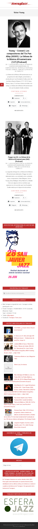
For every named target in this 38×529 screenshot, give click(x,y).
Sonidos (14, 69)
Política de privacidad (8, 524)
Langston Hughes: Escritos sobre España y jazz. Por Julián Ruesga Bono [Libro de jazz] (24, 425)
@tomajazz (10, 315)
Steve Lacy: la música (20, 364)
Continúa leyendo (19, 91)
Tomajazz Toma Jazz (15, 317)
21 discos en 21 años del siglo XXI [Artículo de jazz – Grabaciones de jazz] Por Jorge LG (24, 338)
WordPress (22, 526)
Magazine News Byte (29, 524)
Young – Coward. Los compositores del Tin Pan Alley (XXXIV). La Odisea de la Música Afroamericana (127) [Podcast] (19, 56)
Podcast (8, 69)
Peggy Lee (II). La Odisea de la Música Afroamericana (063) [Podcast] (19, 159)
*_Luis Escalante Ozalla (16, 64)
